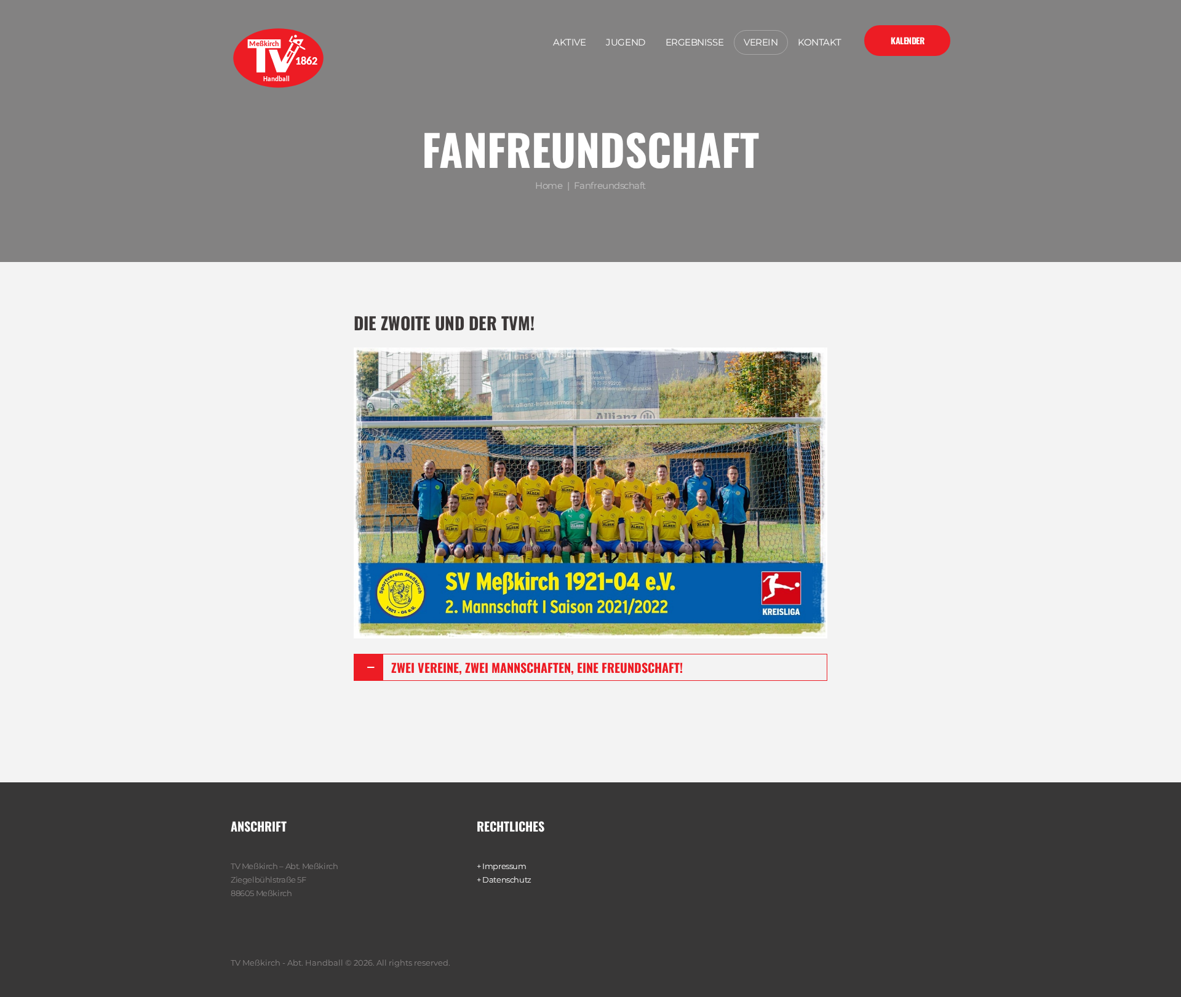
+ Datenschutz (504, 879)
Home (548, 185)
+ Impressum (502, 866)
